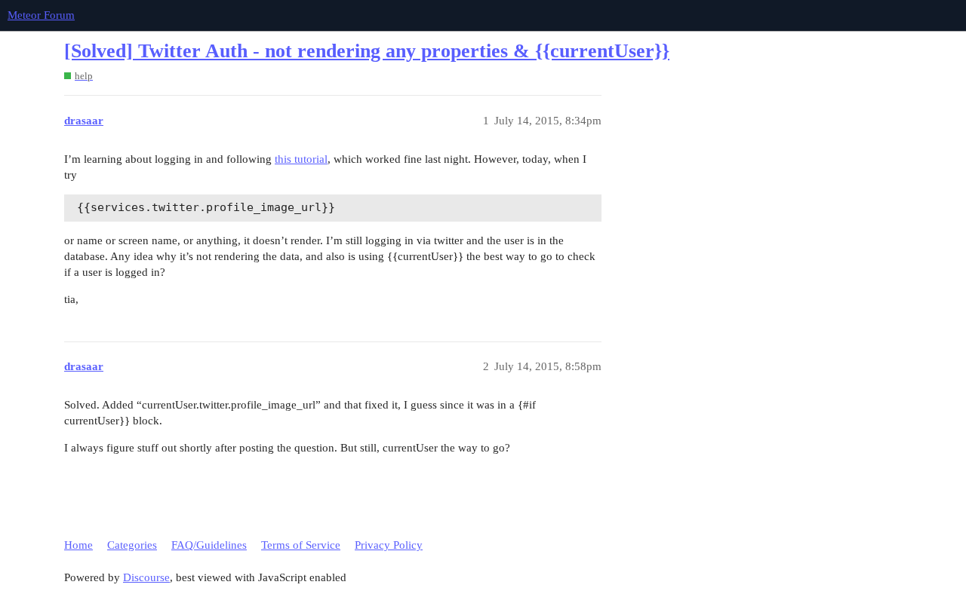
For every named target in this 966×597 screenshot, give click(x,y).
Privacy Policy (389, 545)
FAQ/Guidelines (209, 545)
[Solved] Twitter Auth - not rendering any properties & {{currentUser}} (366, 51)
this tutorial (301, 159)
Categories (132, 545)
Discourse (146, 577)
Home (78, 545)
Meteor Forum (41, 15)
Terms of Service (300, 545)
